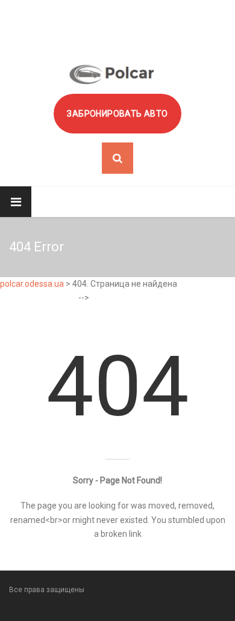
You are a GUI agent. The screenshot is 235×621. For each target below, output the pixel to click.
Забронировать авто (117, 113)
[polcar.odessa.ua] (111, 74)
